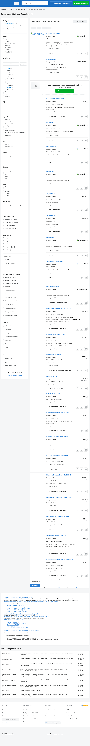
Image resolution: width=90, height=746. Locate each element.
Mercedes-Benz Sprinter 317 (9, 685)
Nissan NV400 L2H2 (53, 33)
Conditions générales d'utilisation (32, 710)
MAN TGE (49, 122)
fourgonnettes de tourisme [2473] (16, 623)
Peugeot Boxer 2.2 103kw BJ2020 (57, 516)
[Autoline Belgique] (6, 3)
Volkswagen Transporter (54, 261)
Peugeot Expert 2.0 (52, 286)
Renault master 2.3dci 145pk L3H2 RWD (59, 560)
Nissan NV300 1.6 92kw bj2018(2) (57, 436)
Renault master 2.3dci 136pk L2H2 (57, 413)
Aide (3, 712)
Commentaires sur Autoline (30, 718)
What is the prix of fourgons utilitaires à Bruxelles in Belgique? (21, 614)
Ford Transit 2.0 (6, 669)
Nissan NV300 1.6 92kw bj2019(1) (57, 456)
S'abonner (35, 585)
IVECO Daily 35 (6, 653)
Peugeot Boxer (51, 146)
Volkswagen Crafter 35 (8, 680)
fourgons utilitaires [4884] (14, 622)
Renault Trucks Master (53, 354)
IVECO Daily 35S (7, 659)
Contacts (4, 715)
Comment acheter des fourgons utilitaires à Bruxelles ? (19, 597)
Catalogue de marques (29, 721)
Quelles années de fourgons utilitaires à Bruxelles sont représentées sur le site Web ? (27, 616)
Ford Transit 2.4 (51, 376)
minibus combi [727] (12, 626)
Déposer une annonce (64, 91)
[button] (81, 53)
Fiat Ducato (50, 171)
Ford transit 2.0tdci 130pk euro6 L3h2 (58, 497)
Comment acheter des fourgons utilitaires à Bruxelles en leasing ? (22, 630)
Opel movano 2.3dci (53, 393)
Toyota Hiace (50, 194)
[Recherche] (23, 3)
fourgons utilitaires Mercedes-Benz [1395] (18, 608)
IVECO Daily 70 (6, 690)
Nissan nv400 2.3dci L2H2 (55, 99)
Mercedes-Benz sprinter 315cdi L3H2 (58, 475)
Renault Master (51, 59)
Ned (7, 722)
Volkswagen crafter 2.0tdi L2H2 (56, 535)
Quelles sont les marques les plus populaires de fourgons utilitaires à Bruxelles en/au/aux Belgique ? (32, 601)
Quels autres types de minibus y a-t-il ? (14, 619)
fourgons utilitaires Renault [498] (16, 610)
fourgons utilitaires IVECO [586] (16, 607)
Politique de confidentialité (30, 712)
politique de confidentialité (57, 587)
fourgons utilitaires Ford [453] (15, 605)
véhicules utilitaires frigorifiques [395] (17, 627)
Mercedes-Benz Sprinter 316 (9, 675)
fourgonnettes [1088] (13, 625)
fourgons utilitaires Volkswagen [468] (17, 611)
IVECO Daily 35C (7, 664)
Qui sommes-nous (7, 710)
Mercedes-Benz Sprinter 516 (9, 695)
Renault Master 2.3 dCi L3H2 (55, 335)
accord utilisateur (73, 587)
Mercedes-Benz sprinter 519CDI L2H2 (58, 309)
